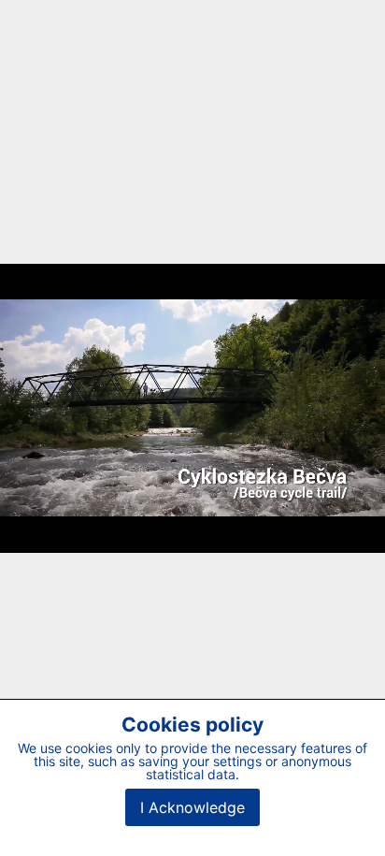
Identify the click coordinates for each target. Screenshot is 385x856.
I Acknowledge (192, 807)
